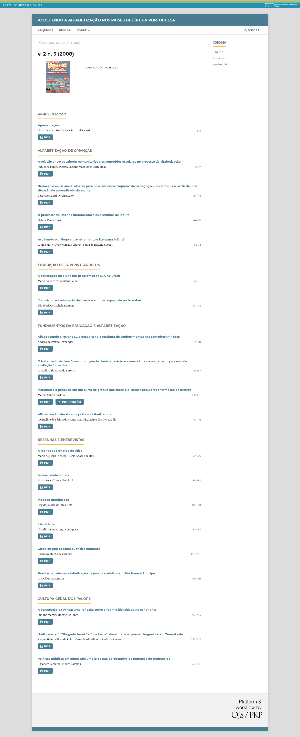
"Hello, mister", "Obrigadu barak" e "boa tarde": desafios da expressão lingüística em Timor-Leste (110, 634)
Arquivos (45, 30)
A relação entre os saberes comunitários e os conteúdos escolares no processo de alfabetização (109, 161)
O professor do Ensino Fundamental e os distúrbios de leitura (84, 215)
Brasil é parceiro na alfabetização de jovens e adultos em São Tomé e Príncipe (96, 573)
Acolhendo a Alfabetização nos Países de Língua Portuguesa (106, 20)
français (218, 58)
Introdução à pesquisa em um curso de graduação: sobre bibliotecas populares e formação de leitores (114, 390)
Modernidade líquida (53, 475)
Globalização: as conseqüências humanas (69, 549)
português (220, 64)
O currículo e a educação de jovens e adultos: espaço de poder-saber (89, 300)
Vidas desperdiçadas (53, 500)
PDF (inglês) (71, 402)
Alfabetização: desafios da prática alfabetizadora (74, 414)
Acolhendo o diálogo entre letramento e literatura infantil (81, 239)
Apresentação (48, 125)
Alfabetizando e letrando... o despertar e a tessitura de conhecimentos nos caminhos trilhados (109, 337)
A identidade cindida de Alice (60, 451)
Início (42, 42)
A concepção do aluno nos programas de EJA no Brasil (79, 276)
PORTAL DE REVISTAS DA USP (22, 5)
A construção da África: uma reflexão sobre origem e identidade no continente (97, 610)
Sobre (82, 30)
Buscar (65, 30)
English (218, 52)
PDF (46, 137)
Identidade (46, 524)
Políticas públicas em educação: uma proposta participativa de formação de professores (104, 659)
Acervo (55, 42)
